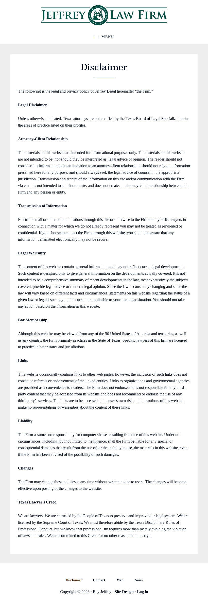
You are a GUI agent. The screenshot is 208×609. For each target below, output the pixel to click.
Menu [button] (107, 37)
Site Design (124, 591)
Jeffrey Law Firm (104, 15)
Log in (142, 591)
